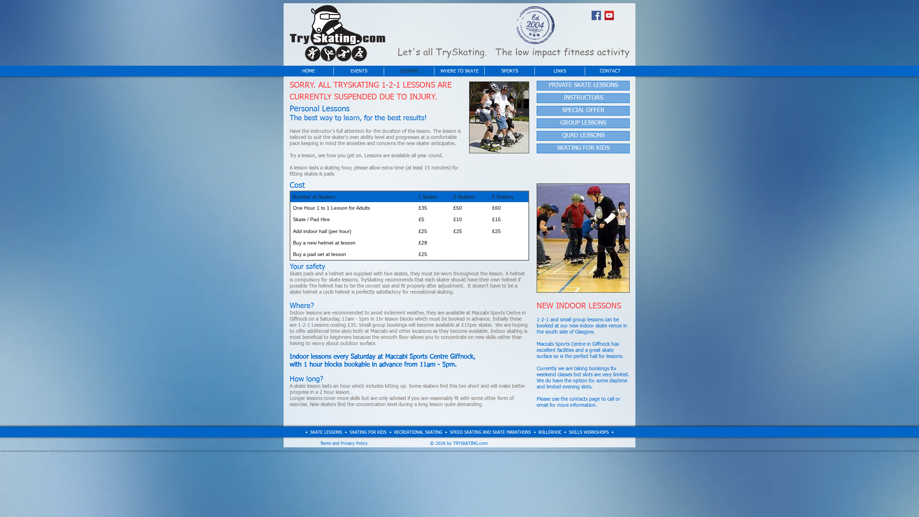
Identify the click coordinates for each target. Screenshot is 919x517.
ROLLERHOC (549, 432)
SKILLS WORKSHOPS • (591, 432)
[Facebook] (596, 15)
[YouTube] (609, 15)
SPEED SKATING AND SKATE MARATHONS (490, 432)
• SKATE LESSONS (323, 432)
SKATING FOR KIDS (368, 432)
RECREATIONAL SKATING (418, 432)
